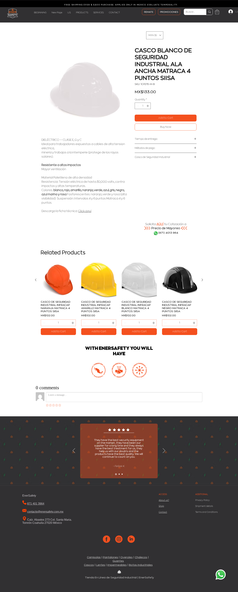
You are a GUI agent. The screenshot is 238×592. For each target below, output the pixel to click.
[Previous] (74, 450)
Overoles (126, 557)
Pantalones (110, 557)
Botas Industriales (141, 565)
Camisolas (94, 557)
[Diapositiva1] (116, 474)
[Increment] (148, 106)
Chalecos (141, 557)
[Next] (164, 450)
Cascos (89, 565)
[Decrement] (137, 106)
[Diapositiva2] (119, 474)
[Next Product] (202, 280)
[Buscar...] (209, 12)
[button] (217, 11)
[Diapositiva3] (122, 474)
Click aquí (84, 211)
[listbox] (154, 35)
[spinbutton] (143, 106)
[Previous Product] (36, 280)
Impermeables (117, 565)
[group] (119, 298)
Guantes (118, 561)
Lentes (100, 565)
